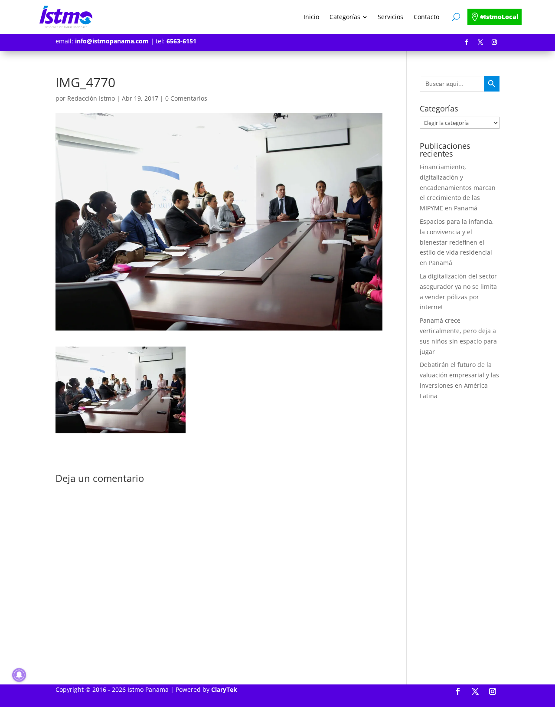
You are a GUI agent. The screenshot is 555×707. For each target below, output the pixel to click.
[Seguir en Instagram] (494, 42)
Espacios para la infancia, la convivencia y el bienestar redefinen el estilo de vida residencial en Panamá (457, 242)
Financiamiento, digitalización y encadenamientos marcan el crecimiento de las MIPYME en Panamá (458, 187)
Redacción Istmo (91, 98)
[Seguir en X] (480, 42)
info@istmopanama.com (112, 41)
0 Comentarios (186, 98)
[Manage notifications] (19, 675)
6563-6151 (181, 41)
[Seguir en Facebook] (466, 42)
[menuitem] (311, 17)
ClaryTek (224, 689)
